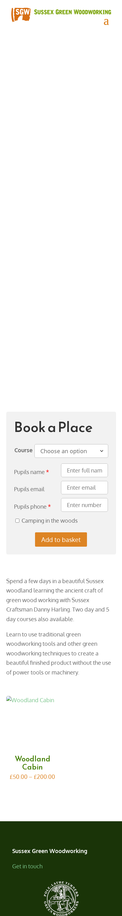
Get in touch (27, 866)
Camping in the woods (50, 520)
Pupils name (29, 471)
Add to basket (61, 539)
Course (24, 450)
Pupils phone (30, 506)
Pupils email (29, 489)
